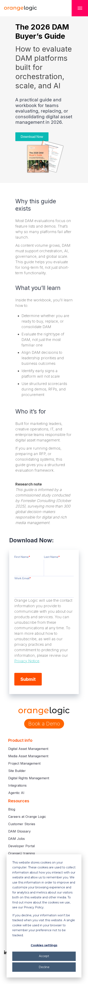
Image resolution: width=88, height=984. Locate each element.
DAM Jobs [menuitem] (16, 839)
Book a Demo (44, 724)
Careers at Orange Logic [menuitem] (27, 817)
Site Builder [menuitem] (17, 771)
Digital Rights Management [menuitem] (28, 778)
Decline (44, 967)
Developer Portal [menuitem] (21, 846)
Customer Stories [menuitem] (21, 824)
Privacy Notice (26, 661)
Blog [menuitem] (11, 809)
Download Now (32, 136)
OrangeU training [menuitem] (21, 853)
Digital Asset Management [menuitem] (28, 749)
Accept (44, 956)
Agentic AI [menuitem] (16, 793)
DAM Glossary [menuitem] (19, 831)
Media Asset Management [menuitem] (28, 756)
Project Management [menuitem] (24, 763)
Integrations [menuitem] (17, 785)
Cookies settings (44, 945)
